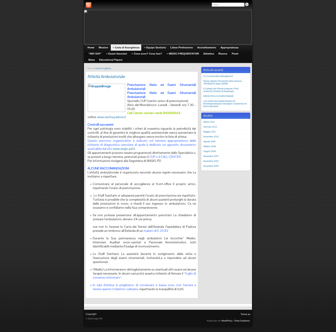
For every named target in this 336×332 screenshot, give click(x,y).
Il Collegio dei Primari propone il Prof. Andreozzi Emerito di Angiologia (221, 90)
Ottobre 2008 (209, 146)
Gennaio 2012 (210, 127)
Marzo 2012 (209, 122)
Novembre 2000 (211, 166)
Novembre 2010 (211, 136)
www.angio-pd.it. (124, 149)
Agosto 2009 (209, 141)
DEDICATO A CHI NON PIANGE (218, 96)
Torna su (245, 314)
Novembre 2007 (211, 156)
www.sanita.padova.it (111, 117)
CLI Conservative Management (218, 76)
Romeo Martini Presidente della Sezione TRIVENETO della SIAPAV (222, 82)
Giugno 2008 (209, 151)
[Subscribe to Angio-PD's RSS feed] (88, 5)
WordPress (227, 321)
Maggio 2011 (209, 132)
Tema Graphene (242, 321)
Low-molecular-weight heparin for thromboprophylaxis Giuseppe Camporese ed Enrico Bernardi (225, 104)
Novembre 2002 (211, 161)
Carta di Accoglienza (102, 68)
